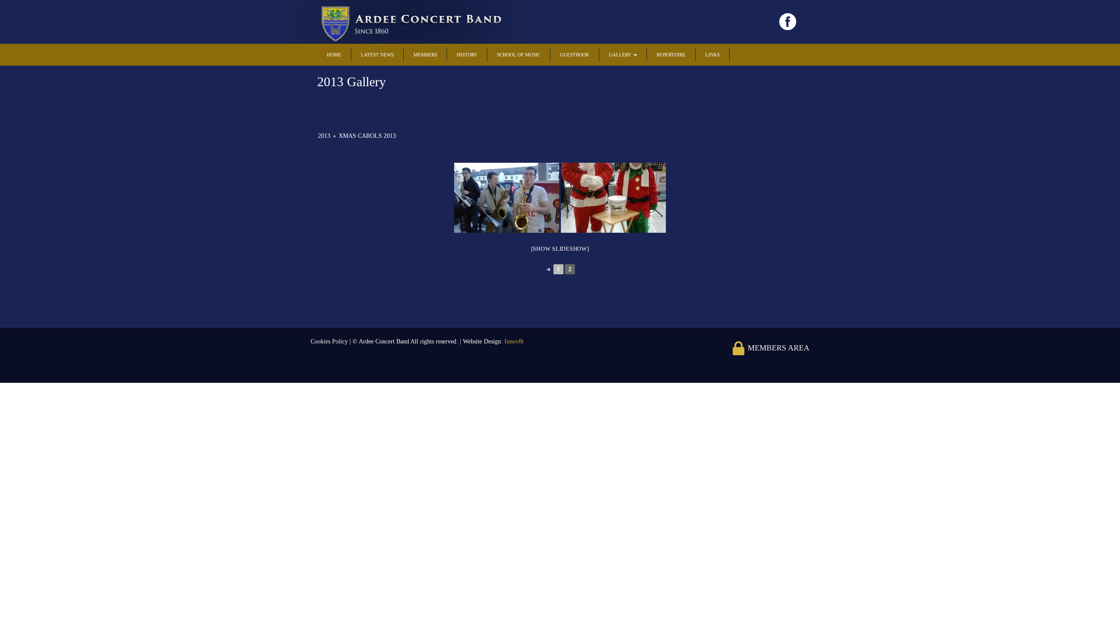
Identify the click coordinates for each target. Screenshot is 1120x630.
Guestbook (574, 54)
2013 (324, 136)
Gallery (621, 54)
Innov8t (514, 341)
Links (712, 54)
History (467, 54)
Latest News (377, 54)
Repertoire (671, 54)
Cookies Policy (330, 341)
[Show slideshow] (560, 248)
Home (334, 54)
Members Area (777, 347)
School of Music (518, 54)
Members (425, 54)
